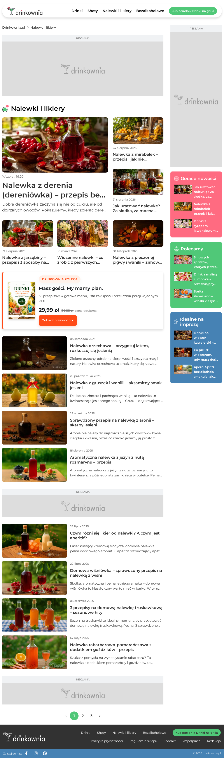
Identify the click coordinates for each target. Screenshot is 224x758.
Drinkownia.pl (13, 27)
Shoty (93, 11)
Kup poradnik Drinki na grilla (193, 11)
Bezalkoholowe (150, 11)
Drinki (77, 11)
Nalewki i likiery (117, 11)
